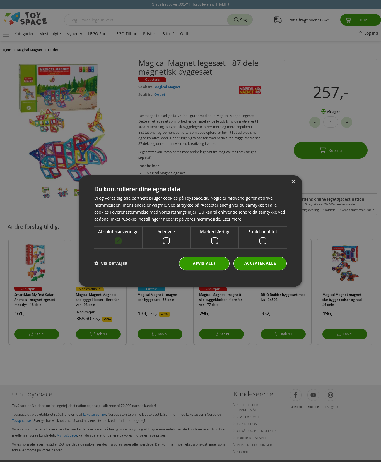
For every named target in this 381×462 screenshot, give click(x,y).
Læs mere (231, 218)
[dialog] (190, 231)
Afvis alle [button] (204, 263)
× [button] (293, 182)
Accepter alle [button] (260, 262)
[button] (110, 263)
